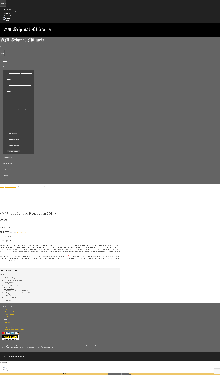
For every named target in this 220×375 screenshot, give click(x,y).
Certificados (8, 327)
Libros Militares (13, 133)
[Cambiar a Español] (6, 368)
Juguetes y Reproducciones (11, 285)
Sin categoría (7, 300)
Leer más (125, 374)
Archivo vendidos (13, 151)
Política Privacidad (10, 313)
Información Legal (10, 311)
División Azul (12, 103)
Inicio (5, 61)
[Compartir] (4, 362)
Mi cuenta (6, 13)
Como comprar (7, 157)
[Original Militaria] (22, 42)
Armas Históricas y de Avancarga (17, 109)
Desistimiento (7, 169)
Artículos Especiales (14, 145)
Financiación (8, 325)
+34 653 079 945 (9, 9)
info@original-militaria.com (12, 11)
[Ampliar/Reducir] (0, 362)
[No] (130, 374)
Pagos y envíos (7, 163)
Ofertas (6, 299)
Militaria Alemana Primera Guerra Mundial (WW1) (17, 290)
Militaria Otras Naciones (15, 121)
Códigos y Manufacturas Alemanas (14, 329)
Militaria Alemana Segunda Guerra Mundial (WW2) (17, 292)
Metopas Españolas (14, 139)
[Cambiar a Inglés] (6, 20)
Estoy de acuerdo (115, 374)
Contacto (5, 175)
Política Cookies (9, 314)
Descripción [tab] (7, 236)
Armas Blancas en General (16, 115)
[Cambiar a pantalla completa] (2, 362)
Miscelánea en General (15, 127)
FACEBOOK (7, 16)
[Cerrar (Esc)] (6, 362)
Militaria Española (13, 97)
